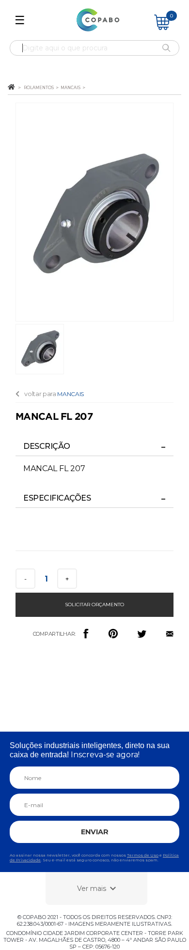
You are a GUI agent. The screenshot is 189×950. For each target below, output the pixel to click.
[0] (162, 27)
